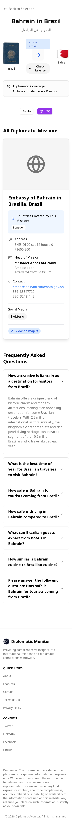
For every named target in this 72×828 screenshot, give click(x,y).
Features (9, 684)
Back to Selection (22, 9)
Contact (8, 692)
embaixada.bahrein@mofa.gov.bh (38, 287)
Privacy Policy (12, 708)
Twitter (16, 316)
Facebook (9, 742)
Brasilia (26, 111)
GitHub (8, 750)
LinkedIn (9, 734)
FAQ (47, 111)
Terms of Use (12, 700)
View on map (25, 331)
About (7, 676)
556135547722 (23, 291)
